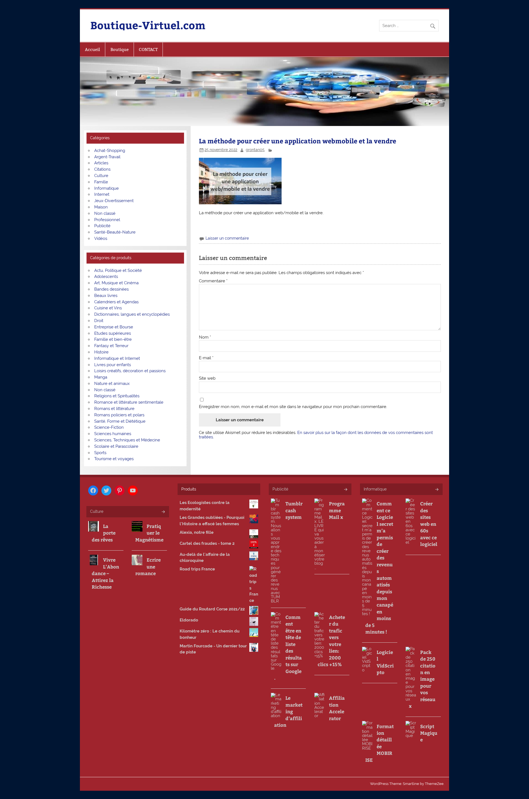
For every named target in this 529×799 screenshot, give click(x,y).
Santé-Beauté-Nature (115, 232)
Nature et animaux (112, 383)
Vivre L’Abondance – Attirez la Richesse (105, 573)
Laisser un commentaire (227, 238)
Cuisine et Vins (108, 307)
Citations (102, 169)
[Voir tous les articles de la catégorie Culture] (163, 512)
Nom (205, 337)
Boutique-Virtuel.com (147, 25)
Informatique (106, 188)
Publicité (102, 225)
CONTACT (148, 49)
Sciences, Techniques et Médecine (127, 440)
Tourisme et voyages (114, 458)
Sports (100, 452)
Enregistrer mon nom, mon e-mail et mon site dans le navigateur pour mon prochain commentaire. (293, 407)
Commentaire (213, 281)
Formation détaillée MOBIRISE (379, 743)
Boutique (119, 49)
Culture (101, 175)
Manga (100, 377)
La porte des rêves (103, 533)
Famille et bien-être (113, 339)
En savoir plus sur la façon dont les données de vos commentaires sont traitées (316, 434)
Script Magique (428, 733)
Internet (101, 194)
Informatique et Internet (117, 358)
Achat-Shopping (109, 150)
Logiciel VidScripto (385, 662)
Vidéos (100, 238)
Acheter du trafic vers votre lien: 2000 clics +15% (331, 640)
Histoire (101, 352)
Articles (101, 162)
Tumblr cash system (294, 510)
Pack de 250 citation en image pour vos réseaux (422, 679)
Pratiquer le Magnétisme (149, 533)
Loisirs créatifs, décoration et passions (130, 370)
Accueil (92, 49)
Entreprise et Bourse (113, 327)
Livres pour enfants (112, 364)
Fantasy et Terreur (111, 345)
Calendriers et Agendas (116, 301)
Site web (207, 378)
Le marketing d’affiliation (288, 711)
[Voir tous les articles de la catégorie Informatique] (436, 489)
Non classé (104, 213)
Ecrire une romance (148, 566)
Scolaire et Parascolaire (116, 446)
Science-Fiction (109, 427)
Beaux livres (105, 295)
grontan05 (255, 150)
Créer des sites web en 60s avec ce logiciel (428, 523)
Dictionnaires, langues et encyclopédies (132, 314)
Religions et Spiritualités (116, 395)
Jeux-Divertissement (114, 200)
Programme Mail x (337, 510)
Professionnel (107, 219)
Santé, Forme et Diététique (119, 421)
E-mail (206, 358)
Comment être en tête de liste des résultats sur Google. (288, 647)
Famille (101, 181)
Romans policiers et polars (119, 414)
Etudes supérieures (112, 333)
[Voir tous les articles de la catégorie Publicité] (345, 489)
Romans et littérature (114, 408)
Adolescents (106, 276)
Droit (98, 320)
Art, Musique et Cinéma (116, 282)
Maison (101, 207)
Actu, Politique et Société (118, 270)
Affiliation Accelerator (337, 708)
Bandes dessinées (111, 289)
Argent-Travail (107, 156)
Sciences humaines (112, 433)
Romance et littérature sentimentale (128, 402)
